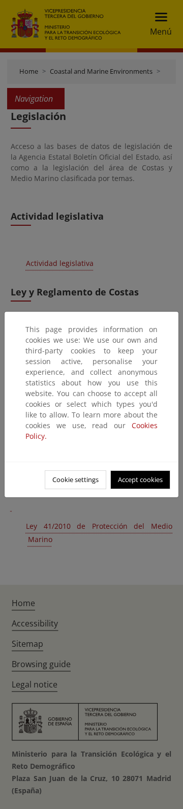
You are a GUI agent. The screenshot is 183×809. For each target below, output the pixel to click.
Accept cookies (140, 479)
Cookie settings (75, 479)
